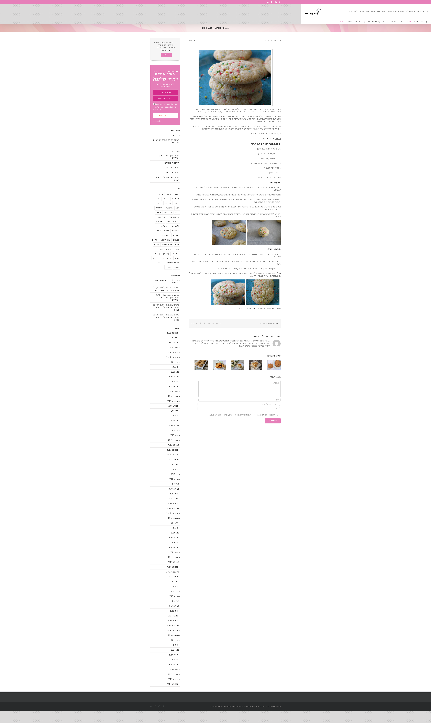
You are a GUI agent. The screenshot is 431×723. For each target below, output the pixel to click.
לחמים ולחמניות (173, 221)
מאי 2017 (175, 474)
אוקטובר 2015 (173, 567)
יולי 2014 (175, 640)
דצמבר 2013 (173, 674)
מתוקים (154, 240)
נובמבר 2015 (173, 562)
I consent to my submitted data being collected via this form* (165, 107)
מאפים (158, 231)
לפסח (166, 231)
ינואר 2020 (174, 347)
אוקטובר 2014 (173, 625)
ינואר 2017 (174, 493)
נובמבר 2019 (173, 352)
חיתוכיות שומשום (171, 163)
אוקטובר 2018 (173, 401)
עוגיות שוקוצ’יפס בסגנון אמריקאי (169, 156)
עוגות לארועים (167, 244)
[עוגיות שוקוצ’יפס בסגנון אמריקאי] (273, 361)
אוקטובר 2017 (173, 450)
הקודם (276, 40)
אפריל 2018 (174, 425)
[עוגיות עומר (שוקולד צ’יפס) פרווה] (196, 361)
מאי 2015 (175, 591)
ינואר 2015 (174, 611)
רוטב (154, 258)
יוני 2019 (175, 367)
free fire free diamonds (169, 295)
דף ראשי (175, 135)
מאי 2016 (175, 532)
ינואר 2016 (174, 552)
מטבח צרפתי (165, 235)
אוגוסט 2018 (173, 406)
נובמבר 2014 (173, 620)
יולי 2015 (175, 581)
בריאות (168, 203)
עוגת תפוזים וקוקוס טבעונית (167, 281)
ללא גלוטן (164, 226)
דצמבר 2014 (173, 615)
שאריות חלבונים (173, 263)
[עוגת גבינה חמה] (235, 361)
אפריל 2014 (174, 654)
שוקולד (176, 267)
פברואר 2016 (173, 547)
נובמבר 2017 (173, 445)
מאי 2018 (175, 420)
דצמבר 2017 (173, 440)
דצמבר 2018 (173, 396)
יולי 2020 (175, 337)
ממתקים (176, 240)
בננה (158, 198)
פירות (161, 249)
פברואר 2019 (173, 386)
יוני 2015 (175, 586)
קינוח (177, 258)
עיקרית (176, 249)
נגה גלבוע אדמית (274, 308)
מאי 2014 (175, 650)
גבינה (160, 203)
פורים (246, 308)
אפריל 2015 (174, 596)
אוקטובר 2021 (173, 333)
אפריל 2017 (174, 479)
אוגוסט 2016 (173, 518)
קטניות (157, 253)
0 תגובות (241, 308)
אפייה (161, 194)
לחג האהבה (161, 217)
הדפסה (192, 40)
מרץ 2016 (174, 542)
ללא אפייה (160, 221)
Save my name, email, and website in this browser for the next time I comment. (243, 415)
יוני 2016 (175, 528)
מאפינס (176, 235)
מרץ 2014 (174, 659)
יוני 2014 (175, 645)
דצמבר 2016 (173, 498)
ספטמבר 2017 (172, 454)
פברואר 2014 (173, 664)
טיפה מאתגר (174, 217)
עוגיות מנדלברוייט (171, 172)
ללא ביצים (175, 226)
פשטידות (175, 253)
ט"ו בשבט (168, 212)
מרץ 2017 (174, 484)
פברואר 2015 (173, 606)
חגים (254, 308)
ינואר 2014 (174, 669)
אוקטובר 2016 (173, 508)
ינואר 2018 (174, 435)
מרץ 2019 (174, 381)
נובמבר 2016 (173, 503)
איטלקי (169, 194)
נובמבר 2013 (173, 679)
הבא (270, 40)
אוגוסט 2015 (173, 576)
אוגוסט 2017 (173, 459)
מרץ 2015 (174, 601)
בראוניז (176, 203)
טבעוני (159, 212)
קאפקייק (166, 253)
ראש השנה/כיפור (165, 258)
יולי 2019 (175, 362)
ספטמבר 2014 (172, 630)
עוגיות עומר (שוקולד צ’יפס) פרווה (167, 178)
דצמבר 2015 (173, 557)
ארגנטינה (175, 198)
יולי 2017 (175, 464)
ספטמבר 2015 (172, 571)
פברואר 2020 (173, 342)
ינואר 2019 (174, 391)
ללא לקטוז (175, 231)
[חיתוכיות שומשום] (254, 361)
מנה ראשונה (165, 240)
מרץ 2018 (174, 430)
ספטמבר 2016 (172, 513)
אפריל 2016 (174, 537)
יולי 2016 (175, 523)
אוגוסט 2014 (173, 635)
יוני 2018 (175, 415)
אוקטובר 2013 (173, 684)
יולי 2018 (175, 411)
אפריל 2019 (174, 376)
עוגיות (250, 308)
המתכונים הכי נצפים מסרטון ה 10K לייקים (166, 141)
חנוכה (177, 212)
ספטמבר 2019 (172, 357)
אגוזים (177, 194)
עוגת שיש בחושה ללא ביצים (167, 290)
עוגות (177, 244)
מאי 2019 (175, 372)
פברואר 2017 (173, 489)
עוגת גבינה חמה (172, 167)
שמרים (168, 267)
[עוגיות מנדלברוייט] (216, 361)
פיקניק (168, 249)
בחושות (166, 198)
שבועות (161, 263)
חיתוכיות (159, 208)
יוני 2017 (175, 469)
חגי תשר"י (169, 208)
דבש (177, 208)
